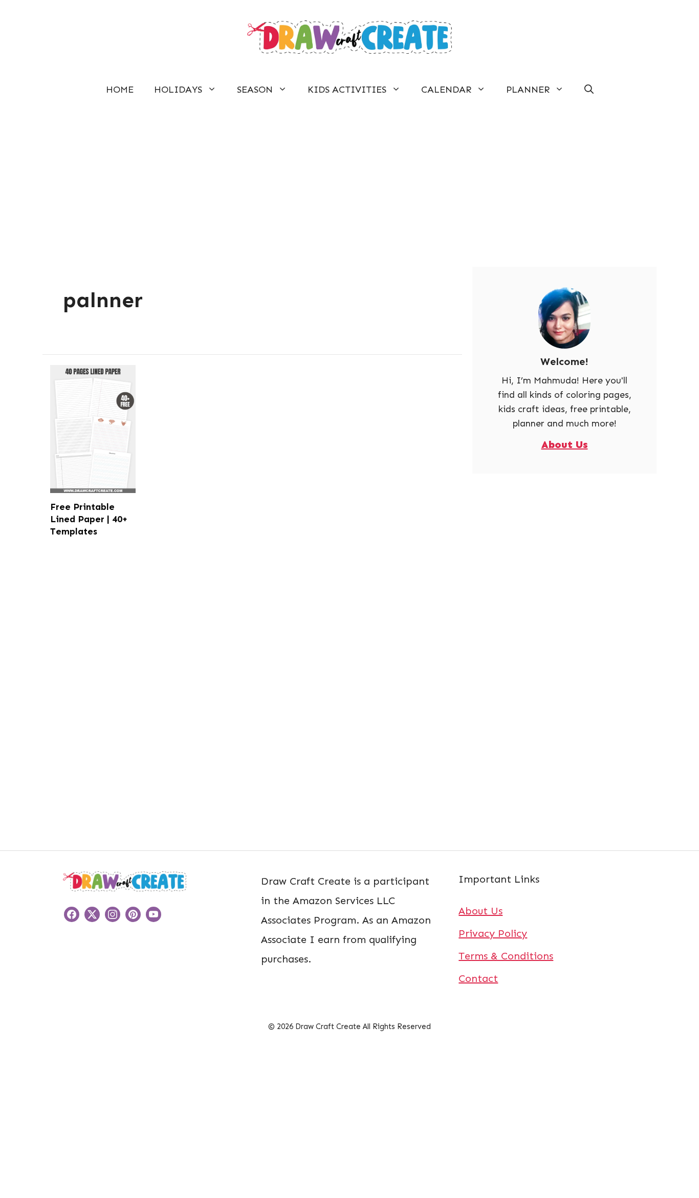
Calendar (446, 89)
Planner (528, 89)
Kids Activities (347, 89)
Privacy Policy (492, 933)
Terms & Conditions (505, 956)
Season (255, 89)
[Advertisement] (349, 180)
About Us (564, 444)
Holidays (178, 89)
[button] (589, 89)
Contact (478, 978)
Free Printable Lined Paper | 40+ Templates (88, 519)
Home (120, 89)
